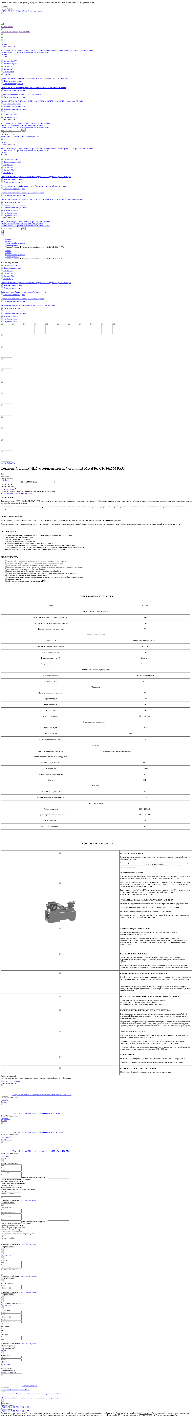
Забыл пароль (6, 1364)
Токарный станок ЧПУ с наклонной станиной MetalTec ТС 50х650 (37, 1132)
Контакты (32, 52)
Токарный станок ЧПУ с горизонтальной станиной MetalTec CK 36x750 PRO (41, 1095)
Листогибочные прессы (44, 88)
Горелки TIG (16, 101)
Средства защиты (10, 117)
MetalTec (11, 463)
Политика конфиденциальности (45, 1394)
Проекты (19, 52)
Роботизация (8, 74)
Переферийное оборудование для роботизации (53, 78)
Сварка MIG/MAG (10, 61)
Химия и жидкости (10, 112)
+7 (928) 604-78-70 (22, 11)
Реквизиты (61, 1394)
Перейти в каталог (29, 1386)
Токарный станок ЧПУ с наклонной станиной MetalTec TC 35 (36, 1113)
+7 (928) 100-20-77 (8, 11)
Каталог (4, 56)
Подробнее (5, 1100)
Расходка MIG (36, 101)
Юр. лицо (4, 1335)
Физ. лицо (5, 1326)
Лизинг (4, 52)
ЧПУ (3, 463)
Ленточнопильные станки (11, 88)
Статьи (25, 52)
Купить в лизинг (7, 493)
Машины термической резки (14, 106)
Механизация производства (14, 90)
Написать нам (6, 32)
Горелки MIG (6, 101)
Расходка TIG (47, 101)
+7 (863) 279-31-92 (8, 1407)
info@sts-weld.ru (36, 11)
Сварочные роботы (43, 52)
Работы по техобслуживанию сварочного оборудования (71, 50)
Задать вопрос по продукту (24, 493)
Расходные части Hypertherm (74, 101)
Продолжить (5, 1255)
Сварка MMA (8, 72)
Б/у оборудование (10, 114)
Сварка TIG (8, 66)
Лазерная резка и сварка (12, 81)
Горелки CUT (26, 101)
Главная (4, 44)
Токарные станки (59, 88)
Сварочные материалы (12, 104)
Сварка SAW (8, 69)
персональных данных (28, 1200)
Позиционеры (14, 94)
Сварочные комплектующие (14, 97)
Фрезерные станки (28, 88)
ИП (2, 1330)
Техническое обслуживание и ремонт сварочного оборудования (25, 50)
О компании (11, 52)
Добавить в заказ (7, 489)
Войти (3, 1350)
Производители (21, 1394)
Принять (4, 7)
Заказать (4, 1102)
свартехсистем (6, 132)
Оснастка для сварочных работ (32, 94)
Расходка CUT (57, 101)
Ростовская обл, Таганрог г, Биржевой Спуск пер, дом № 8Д (36, 1398)
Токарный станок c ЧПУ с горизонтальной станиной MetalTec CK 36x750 (40, 1151)
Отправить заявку (8, 1202)
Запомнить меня (7, 1368)
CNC (6, 463)
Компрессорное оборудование (14, 109)
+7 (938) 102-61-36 (22, 1407)
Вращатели (5, 94)
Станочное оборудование (13, 84)
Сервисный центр (8, 46)
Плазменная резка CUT (12, 64)
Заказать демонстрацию (21, 32)
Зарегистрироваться (9, 1346)
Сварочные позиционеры (25, 78)
